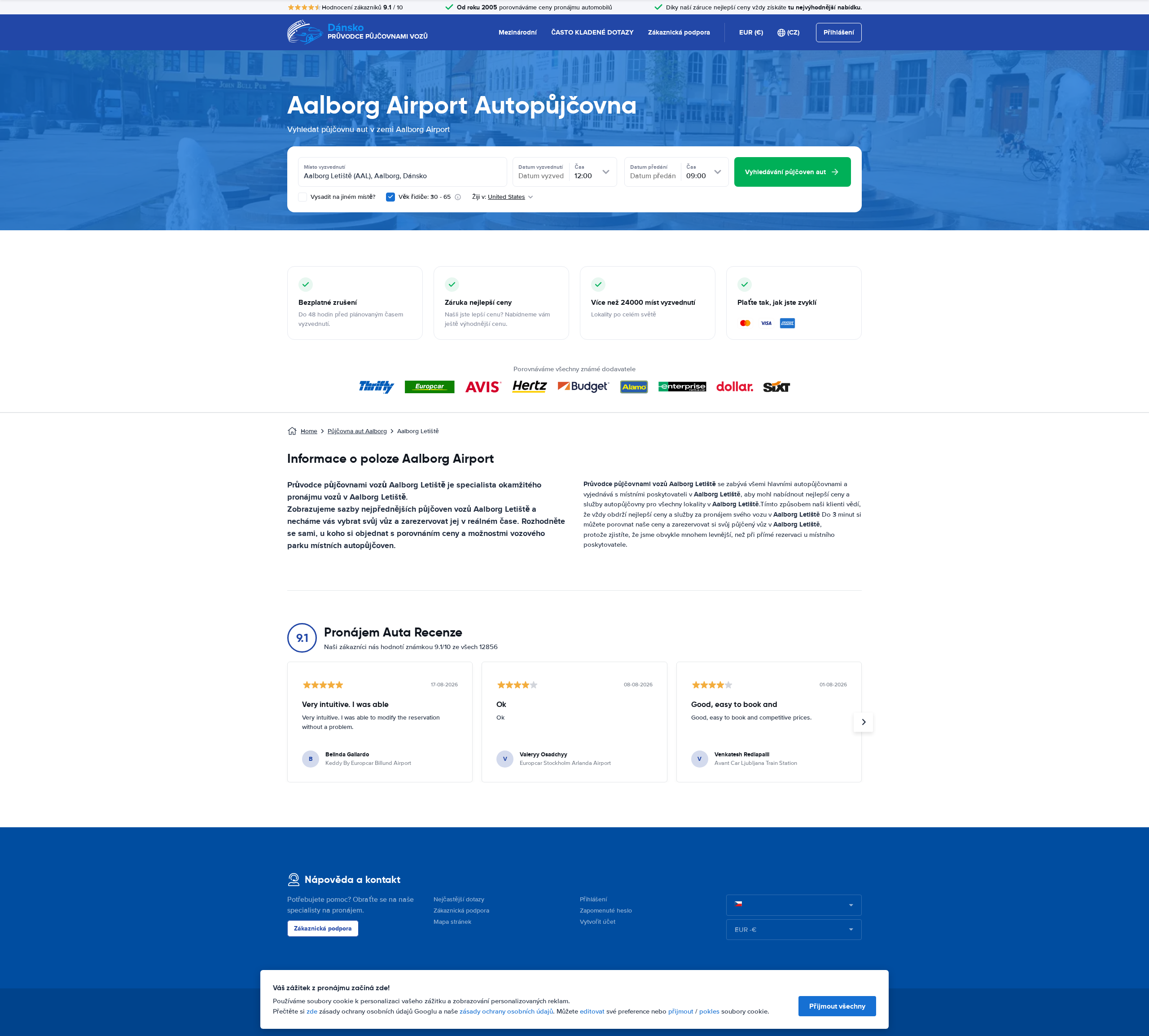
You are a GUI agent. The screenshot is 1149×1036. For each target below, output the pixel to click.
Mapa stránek (452, 922)
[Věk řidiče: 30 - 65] (390, 197)
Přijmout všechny (837, 1006)
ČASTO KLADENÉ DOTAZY (592, 32)
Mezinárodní (518, 32)
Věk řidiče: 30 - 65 (425, 197)
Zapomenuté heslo (606, 910)
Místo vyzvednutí (324, 167)
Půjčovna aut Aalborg (357, 431)
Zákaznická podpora (679, 32)
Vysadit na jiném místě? (342, 197)
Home (309, 431)
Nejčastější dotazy (459, 899)
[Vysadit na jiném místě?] (302, 197)
